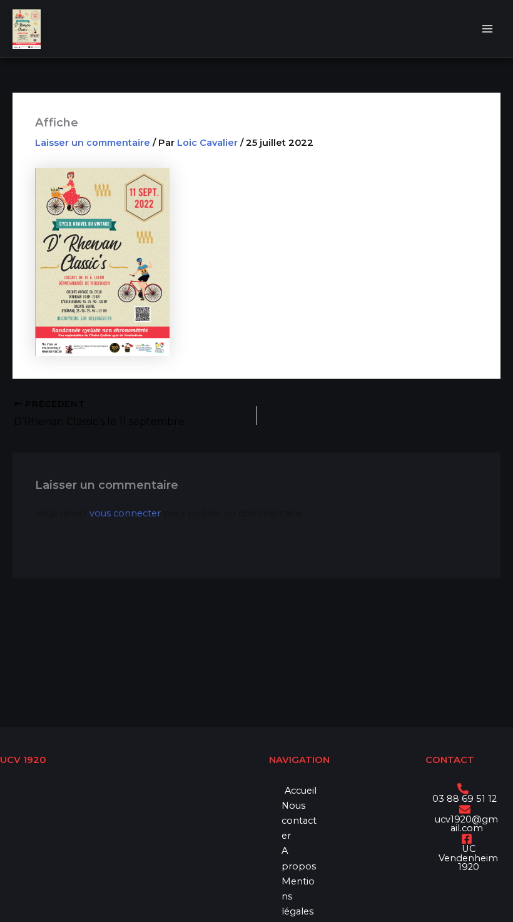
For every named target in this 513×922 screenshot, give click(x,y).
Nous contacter (299, 820)
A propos (299, 858)
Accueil (301, 790)
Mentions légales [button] (298, 896)
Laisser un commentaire (92, 142)
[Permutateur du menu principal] (487, 29)
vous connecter (125, 513)
